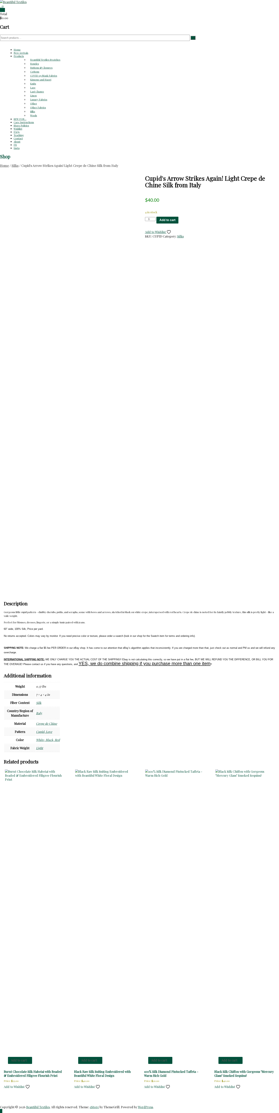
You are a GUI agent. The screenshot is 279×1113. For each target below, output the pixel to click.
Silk (38, 703)
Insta (17, 148)
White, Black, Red (48, 740)
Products (19, 56)
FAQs (17, 131)
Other (33, 103)
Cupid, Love (44, 732)
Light (39, 748)
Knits (33, 83)
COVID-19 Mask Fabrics (43, 75)
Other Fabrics (38, 107)
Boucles (34, 63)
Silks (32, 111)
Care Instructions (24, 122)
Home (17, 49)
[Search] (193, 38)
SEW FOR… (20, 119)
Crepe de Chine (46, 724)
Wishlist (18, 128)
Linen (33, 95)
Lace (32, 87)
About (17, 141)
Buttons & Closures (41, 67)
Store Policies (21, 125)
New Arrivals (21, 52)
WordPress (145, 1107)
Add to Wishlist (155, 232)
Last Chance (37, 91)
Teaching (19, 135)
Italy (39, 713)
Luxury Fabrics (38, 99)
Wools (33, 115)
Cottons (34, 71)
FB (15, 144)
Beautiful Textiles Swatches (45, 59)
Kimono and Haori (40, 79)
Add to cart (167, 220)
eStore (94, 1107)
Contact (18, 138)
